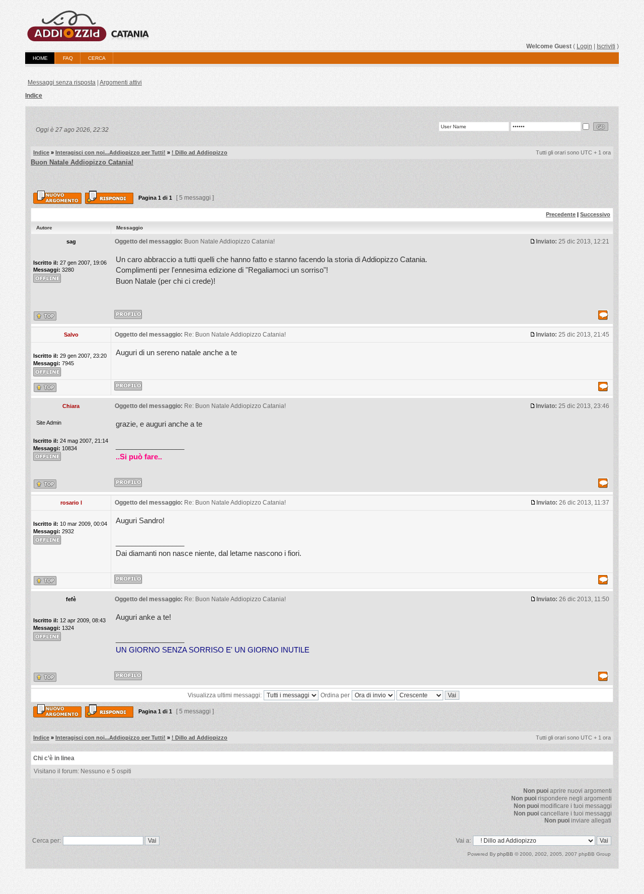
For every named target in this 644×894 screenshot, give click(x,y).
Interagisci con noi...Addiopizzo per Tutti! (110, 152)
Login (584, 46)
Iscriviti (606, 46)
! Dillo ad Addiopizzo (199, 152)
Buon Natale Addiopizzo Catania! (82, 162)
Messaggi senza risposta (62, 82)
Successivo (595, 214)
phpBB (505, 854)
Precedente (561, 214)
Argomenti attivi (121, 82)
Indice (33, 95)
